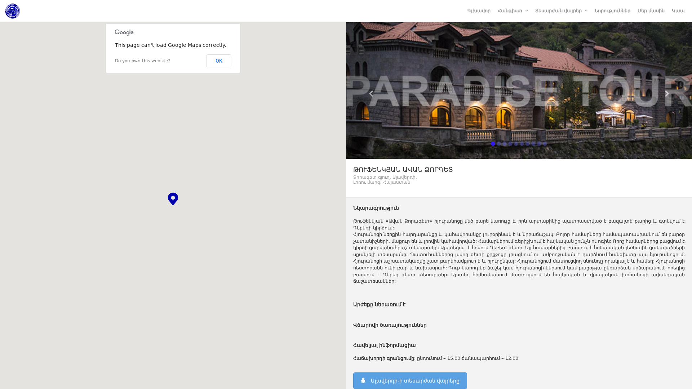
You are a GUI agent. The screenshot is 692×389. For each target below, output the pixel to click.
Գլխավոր (479, 10)
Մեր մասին (651, 10)
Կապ (678, 10)
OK (219, 61)
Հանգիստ (510, 10)
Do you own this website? (142, 60)
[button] (173, 199)
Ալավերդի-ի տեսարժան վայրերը (415, 381)
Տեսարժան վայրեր (558, 10)
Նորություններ (612, 10)
